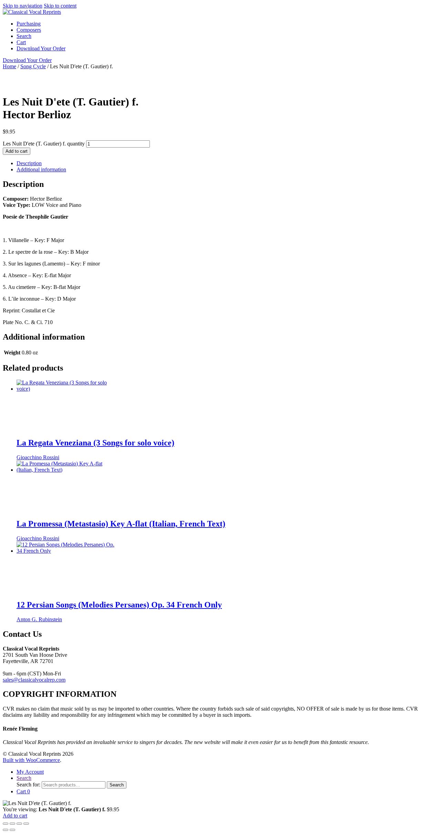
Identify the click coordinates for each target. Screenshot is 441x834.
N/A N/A (223, 79)
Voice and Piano (82, 79)
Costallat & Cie (273, 79)
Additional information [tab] (41, 169)
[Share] (19, 824)
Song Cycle (33, 66)
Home (9, 66)
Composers (29, 30)
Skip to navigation (22, 6)
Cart (21, 42)
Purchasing (29, 24)
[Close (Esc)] (26, 824)
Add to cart (17, 151)
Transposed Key (206, 85)
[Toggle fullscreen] (12, 824)
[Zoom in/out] (5, 824)
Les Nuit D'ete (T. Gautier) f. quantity (44, 144)
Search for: (28, 784)
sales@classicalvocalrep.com (34, 680)
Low (416, 79)
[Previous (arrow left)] (5, 830)
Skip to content (60, 6)
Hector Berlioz (181, 79)
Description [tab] (29, 163)
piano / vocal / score (135, 85)
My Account (30, 772)
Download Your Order (41, 48)
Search (24, 36)
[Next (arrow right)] (12, 830)
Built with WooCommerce (31, 760)
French (132, 79)
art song (84, 85)
